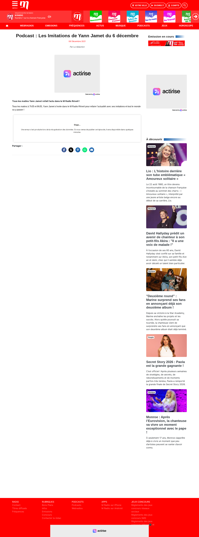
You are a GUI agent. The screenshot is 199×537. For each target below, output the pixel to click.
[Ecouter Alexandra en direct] (166, 43)
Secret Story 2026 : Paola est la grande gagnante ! (165, 363)
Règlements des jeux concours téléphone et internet (142, 524)
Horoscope (186, 26)
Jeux (164, 26)
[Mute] (49, 17)
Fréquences (76, 26)
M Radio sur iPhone (111, 505)
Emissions (51, 26)
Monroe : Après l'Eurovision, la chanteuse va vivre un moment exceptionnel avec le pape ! (166, 424)
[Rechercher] (184, 5)
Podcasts (143, 26)
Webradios (27, 26)
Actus (100, 26)
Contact (16, 505)
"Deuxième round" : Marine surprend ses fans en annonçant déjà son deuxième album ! (165, 301)
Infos (44, 508)
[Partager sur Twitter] (70, 151)
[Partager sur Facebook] (63, 151)
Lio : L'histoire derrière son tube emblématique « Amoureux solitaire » (165, 174)
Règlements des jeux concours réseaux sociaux (141, 508)
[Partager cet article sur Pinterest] (77, 151)
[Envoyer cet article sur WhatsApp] (84, 151)
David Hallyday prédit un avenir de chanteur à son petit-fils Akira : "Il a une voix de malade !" (165, 238)
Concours (47, 514)
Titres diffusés (19, 508)
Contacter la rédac (51, 518)
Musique (121, 26)
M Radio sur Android (112, 508)
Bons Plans (47, 505)
